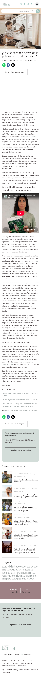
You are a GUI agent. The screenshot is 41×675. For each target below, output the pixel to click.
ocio (33, 575)
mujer (11, 575)
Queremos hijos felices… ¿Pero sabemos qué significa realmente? (26, 496)
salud (23, 578)
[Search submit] (38, 11)
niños (16, 473)
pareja (16, 501)
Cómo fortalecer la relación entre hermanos (26, 481)
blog (4, 569)
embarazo (28, 569)
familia (31, 473)
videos (31, 578)
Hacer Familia (19, 476)
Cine (7, 570)
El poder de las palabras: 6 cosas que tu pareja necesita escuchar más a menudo (26, 537)
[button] (37, 4)
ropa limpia (34, 261)
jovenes (26, 573)
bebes (34, 566)
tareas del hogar (29, 136)
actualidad (8, 566)
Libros (32, 573)
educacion (23, 473)
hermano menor (7, 364)
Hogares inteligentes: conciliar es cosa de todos (20, 410)
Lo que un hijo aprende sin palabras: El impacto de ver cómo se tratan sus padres (26, 509)
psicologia (18, 491)
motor (4, 576)
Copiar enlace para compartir (14, 72)
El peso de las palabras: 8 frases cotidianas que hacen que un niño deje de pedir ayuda (26, 523)
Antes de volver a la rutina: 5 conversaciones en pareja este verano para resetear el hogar (24, 551)
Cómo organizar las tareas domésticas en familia (20, 400)
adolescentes (29, 486)
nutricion (26, 575)
